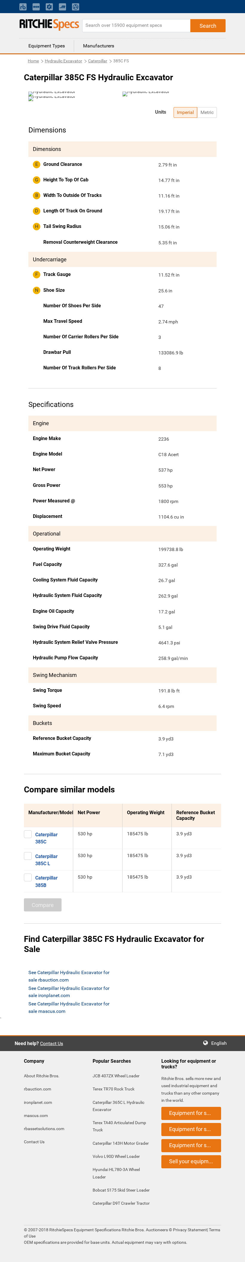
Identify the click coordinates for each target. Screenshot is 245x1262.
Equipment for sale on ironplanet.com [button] (195, 1129)
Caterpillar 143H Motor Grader (121, 1143)
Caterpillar (97, 60)
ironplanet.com (38, 1102)
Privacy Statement (190, 1229)
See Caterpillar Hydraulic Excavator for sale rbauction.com (68, 976)
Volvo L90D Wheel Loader (116, 1156)
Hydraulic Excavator (63, 60)
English (220, 1043)
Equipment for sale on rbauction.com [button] (195, 1113)
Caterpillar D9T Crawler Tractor (121, 1203)
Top (234, 1253)
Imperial (185, 112)
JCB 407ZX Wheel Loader (116, 1075)
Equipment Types (46, 46)
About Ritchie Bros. (41, 1075)
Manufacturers (98, 46)
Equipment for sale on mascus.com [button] (195, 1145)
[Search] (208, 25)
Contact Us (51, 1043)
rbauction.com (37, 1089)
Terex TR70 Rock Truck (113, 1089)
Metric (207, 112)
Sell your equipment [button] (192, 1161)
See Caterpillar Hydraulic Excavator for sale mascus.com (68, 1007)
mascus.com (36, 1115)
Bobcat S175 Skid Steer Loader (121, 1190)
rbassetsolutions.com (44, 1128)
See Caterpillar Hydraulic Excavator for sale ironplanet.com (68, 991)
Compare (43, 905)
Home (33, 60)
